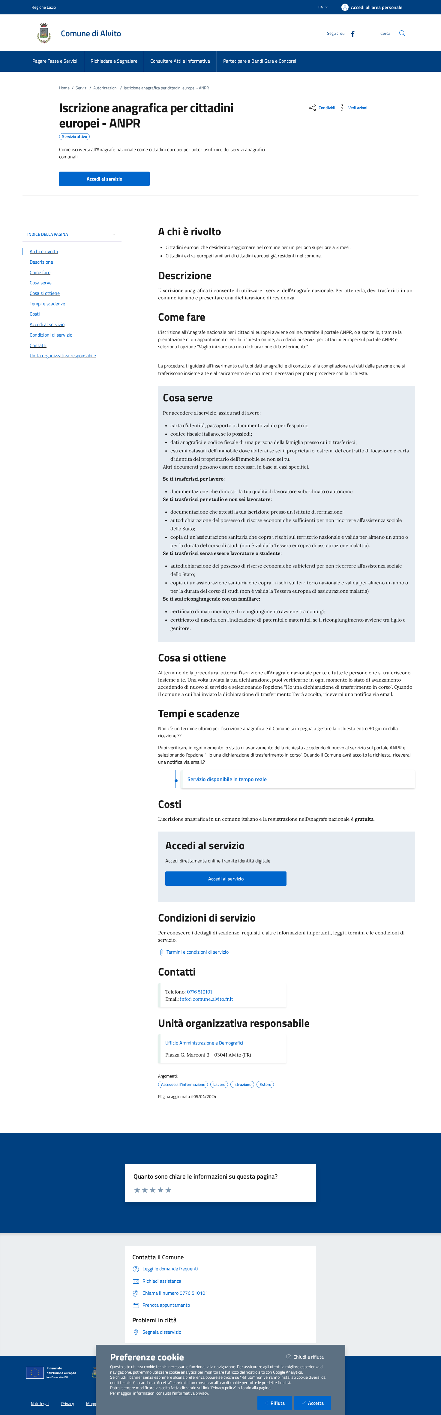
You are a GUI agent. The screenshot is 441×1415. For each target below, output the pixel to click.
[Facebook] (350, 33)
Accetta (319, 1403)
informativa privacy (191, 1393)
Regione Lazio (44, 7)
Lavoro (219, 1084)
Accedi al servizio (226, 878)
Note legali (40, 1403)
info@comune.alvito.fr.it (206, 999)
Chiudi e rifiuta (312, 1356)
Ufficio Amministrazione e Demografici (204, 1042)
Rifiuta (281, 1403)
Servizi (81, 88)
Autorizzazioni (105, 88)
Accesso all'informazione (183, 1084)
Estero (265, 1084)
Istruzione (242, 1084)
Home (64, 88)
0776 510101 (199, 992)
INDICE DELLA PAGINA (47, 234)
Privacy (67, 1403)
